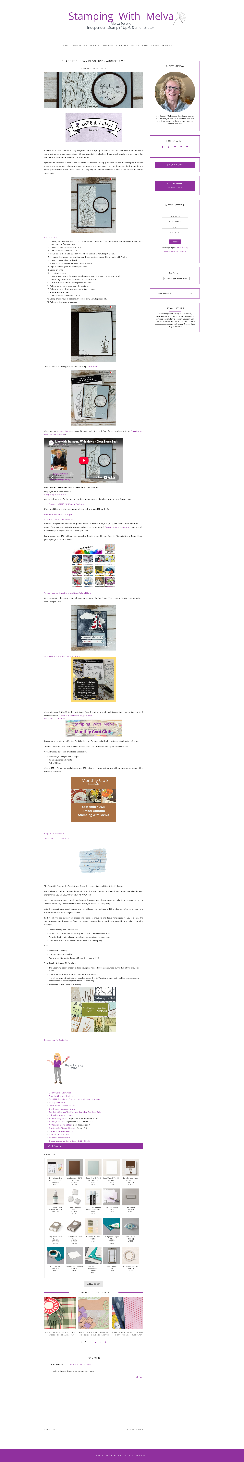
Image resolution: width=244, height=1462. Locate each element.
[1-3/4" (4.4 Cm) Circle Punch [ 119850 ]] (74, 1234)
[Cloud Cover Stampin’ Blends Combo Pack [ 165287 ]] (93, 1204)
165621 (93, 1182)
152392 (111, 1268)
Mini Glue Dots (55, 1266)
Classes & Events (79, 45)
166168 (55, 1182)
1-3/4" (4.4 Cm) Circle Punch (74, 1238)
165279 (55, 1211)
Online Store (92, 366)
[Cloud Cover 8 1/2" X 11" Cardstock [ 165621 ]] (93, 1175)
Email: (175, 227)
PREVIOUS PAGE (134, 1429)
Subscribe (175, 183)
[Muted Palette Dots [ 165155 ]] (93, 1234)
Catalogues (107, 45)
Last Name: (175, 222)
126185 (111, 1210)
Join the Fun (122, 45)
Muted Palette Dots (93, 1237)
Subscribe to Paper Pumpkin (61, 1115)
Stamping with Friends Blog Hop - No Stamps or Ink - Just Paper (127, 1333)
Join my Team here (57, 1102)
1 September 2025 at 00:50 (78, 1365)
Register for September (54, 833)
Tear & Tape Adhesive (130, 1266)
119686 (74, 1182)
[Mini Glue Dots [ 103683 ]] (55, 1263)
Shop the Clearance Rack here (62, 1096)
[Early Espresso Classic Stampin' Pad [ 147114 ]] (130, 1175)
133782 (55, 1241)
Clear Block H (130, 1207)
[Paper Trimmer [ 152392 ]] (111, 1263)
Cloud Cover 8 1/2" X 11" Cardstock (93, 1179)
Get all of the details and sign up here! (76, 715)
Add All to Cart (93, 1284)
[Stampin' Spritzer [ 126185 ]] (111, 1204)
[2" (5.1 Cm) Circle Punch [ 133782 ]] (55, 1234)
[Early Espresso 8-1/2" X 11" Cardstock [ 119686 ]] (74, 1175)
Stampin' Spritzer (112, 1207)
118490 (130, 1210)
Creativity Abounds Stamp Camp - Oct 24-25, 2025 (70, 1141)
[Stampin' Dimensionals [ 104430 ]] (74, 1263)
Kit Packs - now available (59, 1137)
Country (174, 233)
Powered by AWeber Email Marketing (175, 251)
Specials (135, 45)
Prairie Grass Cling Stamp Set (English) (55, 1179)
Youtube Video (63, 431)
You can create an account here (118, 527)
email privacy (182, 247)
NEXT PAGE (51, 1429)
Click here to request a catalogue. (58, 514)
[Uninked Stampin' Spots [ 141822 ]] (74, 1204)
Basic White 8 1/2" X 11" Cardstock (111, 1179)
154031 (130, 1268)
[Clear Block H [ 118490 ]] (130, 1204)
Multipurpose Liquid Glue (112, 1238)
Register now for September (56, 1040)
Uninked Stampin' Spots (74, 1208)
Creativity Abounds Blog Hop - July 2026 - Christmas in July (60, 1333)
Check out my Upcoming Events (62, 1109)
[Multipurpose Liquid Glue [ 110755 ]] (111, 1234)
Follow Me (55, 1146)
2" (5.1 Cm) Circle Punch (55, 1238)
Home (65, 45)
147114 (130, 1182)
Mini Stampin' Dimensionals (93, 1267)
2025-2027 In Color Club (59, 1134)
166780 (111, 1182)
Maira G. (143, 1455)
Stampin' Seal (131, 1237)
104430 (74, 1268)
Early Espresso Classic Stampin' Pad (130, 1179)
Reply (139, 1377)
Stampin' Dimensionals (74, 1266)
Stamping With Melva (115, 1455)
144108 (93, 1270)
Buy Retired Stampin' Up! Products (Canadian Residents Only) (75, 1112)
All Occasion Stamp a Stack (60, 1125)
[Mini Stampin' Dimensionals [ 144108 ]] (93, 1263)
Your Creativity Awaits (58, 1118)
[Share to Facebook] (101, 1342)
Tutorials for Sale (150, 45)
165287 (93, 1211)
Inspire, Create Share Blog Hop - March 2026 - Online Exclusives (93, 1333)
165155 (93, 1239)
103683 (55, 1268)
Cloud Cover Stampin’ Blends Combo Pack (93, 1208)
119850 (74, 1241)
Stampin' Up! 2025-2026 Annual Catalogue (66, 504)
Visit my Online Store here (60, 1092)
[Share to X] (96, 1342)
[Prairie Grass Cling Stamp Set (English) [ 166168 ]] (55, 1175)
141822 (74, 1211)
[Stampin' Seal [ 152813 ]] (130, 1234)
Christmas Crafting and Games (62, 1128)
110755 (111, 1241)
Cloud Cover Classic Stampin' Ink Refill (55, 1208)
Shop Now (94, 45)
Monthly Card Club (57, 1121)
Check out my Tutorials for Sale (62, 1105)
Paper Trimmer (111, 1266)
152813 (130, 1239)
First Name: (175, 216)
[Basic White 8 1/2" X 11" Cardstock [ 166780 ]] (111, 1175)
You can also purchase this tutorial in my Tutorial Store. (67, 593)
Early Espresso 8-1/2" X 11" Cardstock (74, 1179)
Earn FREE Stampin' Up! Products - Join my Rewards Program (74, 1099)
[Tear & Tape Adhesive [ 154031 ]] (130, 1263)
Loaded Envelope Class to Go (61, 1131)
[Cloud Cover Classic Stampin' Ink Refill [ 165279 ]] (55, 1204)
